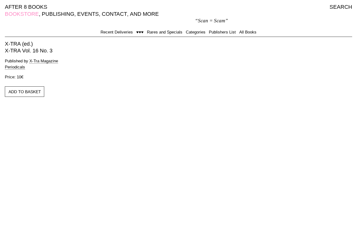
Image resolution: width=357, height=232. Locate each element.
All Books (247, 32)
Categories (195, 32)
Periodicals (15, 67)
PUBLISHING (58, 14)
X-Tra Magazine (43, 61)
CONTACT (114, 14)
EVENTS (88, 14)
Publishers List (222, 32)
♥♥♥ (140, 32)
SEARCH (341, 7)
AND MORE (144, 14)
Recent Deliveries (117, 32)
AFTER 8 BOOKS (26, 7)
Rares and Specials (164, 32)
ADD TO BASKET (24, 92)
